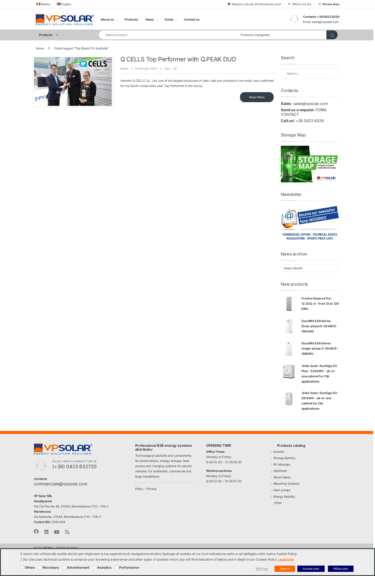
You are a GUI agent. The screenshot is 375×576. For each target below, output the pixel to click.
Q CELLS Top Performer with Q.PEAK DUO (178, 59)
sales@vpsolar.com (325, 22)
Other (278, 503)
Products (131, 19)
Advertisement (78, 567)
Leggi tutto (286, 559)
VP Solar (48, 547)
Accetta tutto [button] (311, 568)
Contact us (192, 19)
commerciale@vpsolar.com (60, 483)
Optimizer (280, 471)
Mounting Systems (286, 483)
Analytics (104, 567)
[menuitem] (43, 4)
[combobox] (168, 34)
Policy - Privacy (146, 489)
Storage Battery (284, 458)
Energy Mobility (284, 496)
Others (30, 567)
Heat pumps (282, 490)
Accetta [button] (285, 568)
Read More (257, 97)
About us (107, 19)
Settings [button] (262, 569)
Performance (129, 567)
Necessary (51, 567)
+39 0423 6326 (310, 120)
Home (40, 48)
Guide (168, 19)
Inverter (278, 451)
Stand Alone (281, 477)
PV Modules (281, 464)
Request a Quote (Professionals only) (256, 4)
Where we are (301, 4)
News (150, 19)
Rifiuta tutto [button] (340, 568)
